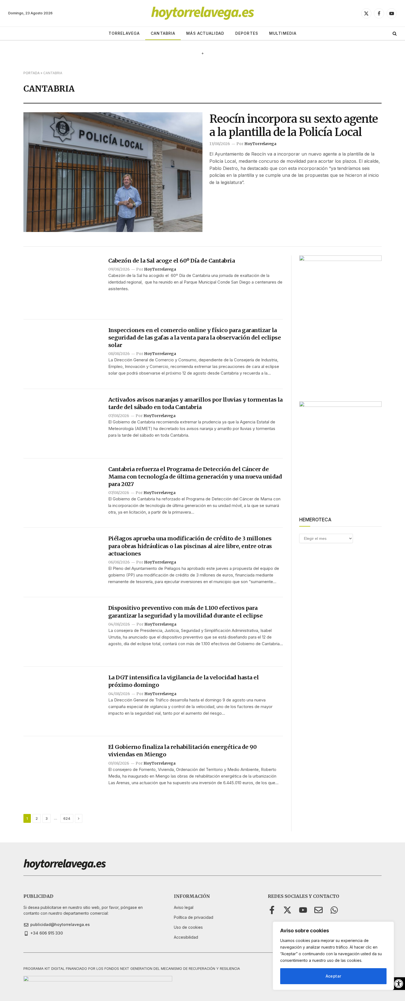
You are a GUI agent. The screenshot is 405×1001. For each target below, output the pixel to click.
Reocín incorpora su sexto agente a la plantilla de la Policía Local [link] (293, 125)
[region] (333, 956)
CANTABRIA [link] (163, 33)
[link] (398, 983)
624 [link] (66, 818)
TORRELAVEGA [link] (124, 33)
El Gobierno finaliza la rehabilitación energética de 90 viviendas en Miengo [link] (182, 750)
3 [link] (46, 818)
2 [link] (37, 818)
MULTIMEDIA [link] (282, 33)
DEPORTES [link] (246, 33)
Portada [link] (31, 73)
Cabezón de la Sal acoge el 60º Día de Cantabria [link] (171, 260)
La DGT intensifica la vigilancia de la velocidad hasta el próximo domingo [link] (183, 681)
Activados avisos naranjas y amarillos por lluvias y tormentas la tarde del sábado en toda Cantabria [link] (195, 403)
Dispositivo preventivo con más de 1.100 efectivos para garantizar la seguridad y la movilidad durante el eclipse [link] (185, 611)
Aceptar (333, 976)
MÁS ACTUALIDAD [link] (205, 33)
